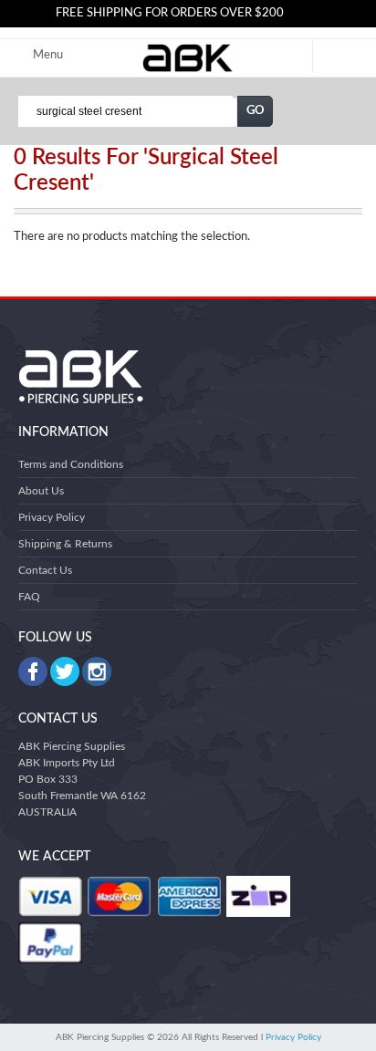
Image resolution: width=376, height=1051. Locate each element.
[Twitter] (64, 671)
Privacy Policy (51, 517)
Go (255, 111)
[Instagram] (96, 671)
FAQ (29, 596)
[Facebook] (32, 671)
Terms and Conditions (70, 464)
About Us (41, 490)
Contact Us (45, 570)
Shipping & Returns (65, 543)
